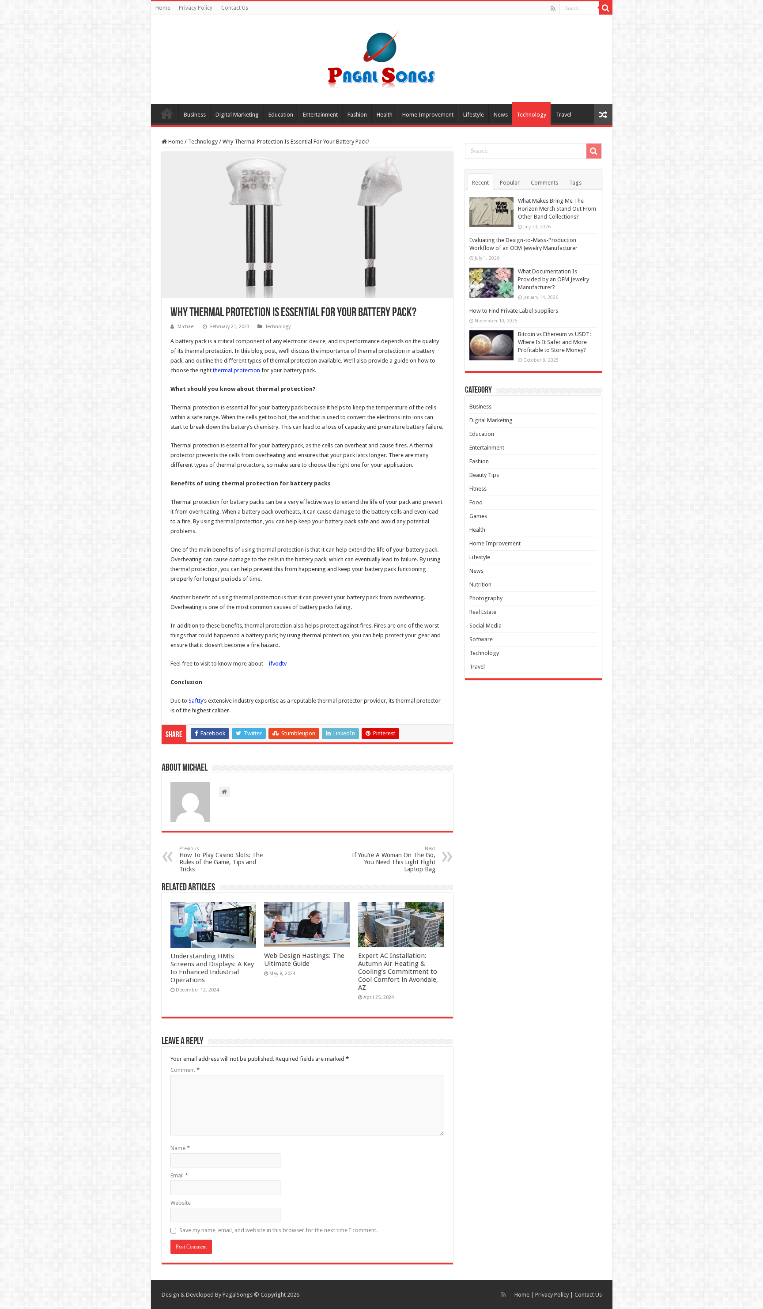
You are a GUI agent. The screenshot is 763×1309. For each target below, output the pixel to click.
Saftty (196, 700)
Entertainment (320, 114)
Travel (563, 114)
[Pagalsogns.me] (381, 57)
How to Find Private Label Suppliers (513, 310)
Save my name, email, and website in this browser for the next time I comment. (278, 1230)
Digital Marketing (237, 114)
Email (179, 1175)
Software (481, 639)
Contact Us (234, 8)
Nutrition (480, 584)
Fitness (478, 488)
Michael (186, 326)
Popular (510, 182)
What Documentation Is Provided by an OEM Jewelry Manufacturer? (553, 279)
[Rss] (553, 8)
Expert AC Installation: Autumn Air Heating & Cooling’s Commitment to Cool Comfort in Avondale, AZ (398, 971)
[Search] (605, 8)
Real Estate (482, 612)
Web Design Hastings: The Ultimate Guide (304, 960)
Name (180, 1148)
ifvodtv (278, 663)
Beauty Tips (484, 475)
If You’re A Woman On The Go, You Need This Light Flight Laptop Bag (393, 859)
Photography (485, 598)
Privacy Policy (195, 8)
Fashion (357, 114)
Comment (185, 1070)
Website (180, 1202)
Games (478, 516)
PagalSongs (238, 1294)
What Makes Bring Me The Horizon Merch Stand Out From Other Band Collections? (557, 208)
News (501, 114)
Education (280, 114)
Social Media (485, 625)
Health (385, 114)
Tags (575, 182)
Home (162, 8)
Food (476, 502)
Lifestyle (473, 114)
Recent (480, 182)
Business (195, 114)
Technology (531, 114)
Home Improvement (427, 114)
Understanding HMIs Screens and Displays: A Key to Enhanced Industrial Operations (212, 968)
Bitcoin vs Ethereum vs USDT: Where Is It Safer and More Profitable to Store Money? (554, 342)
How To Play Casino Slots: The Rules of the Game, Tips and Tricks (221, 859)
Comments (544, 182)
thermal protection (236, 370)
